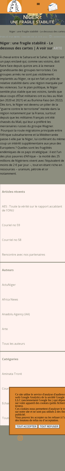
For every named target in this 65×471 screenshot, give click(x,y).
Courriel (7, 389)
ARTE (57, 48)
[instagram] (20, 438)
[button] (52, 4)
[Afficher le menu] (38, 4)
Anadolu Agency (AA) (16, 314)
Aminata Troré (12, 374)
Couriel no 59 (11, 225)
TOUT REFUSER (49, 426)
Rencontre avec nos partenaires (23, 255)
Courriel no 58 (11, 240)
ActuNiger (9, 285)
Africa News (10, 299)
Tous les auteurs (13, 344)
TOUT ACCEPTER (26, 426)
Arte (5, 329)
